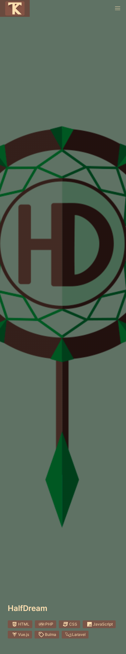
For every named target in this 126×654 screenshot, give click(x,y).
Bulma (50, 634)
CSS (73, 624)
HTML (23, 624)
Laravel (79, 634)
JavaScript (103, 624)
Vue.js (23, 634)
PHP (49, 624)
